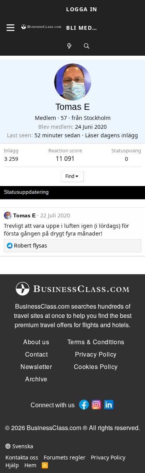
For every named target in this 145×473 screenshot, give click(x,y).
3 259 (11, 158)
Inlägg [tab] (111, 192)
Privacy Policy (108, 457)
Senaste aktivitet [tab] (76, 192)
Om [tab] (131, 192)
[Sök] (86, 46)
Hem (30, 465)
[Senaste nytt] (69, 46)
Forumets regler (64, 457)
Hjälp (12, 465)
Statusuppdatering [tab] (26, 192)
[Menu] (10, 28)
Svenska (22, 446)
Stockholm (97, 117)
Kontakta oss (21, 457)
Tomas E (24, 215)
